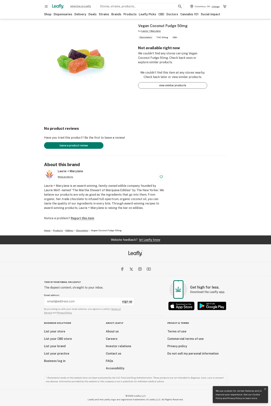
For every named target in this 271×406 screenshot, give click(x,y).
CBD (161, 14)
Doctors (172, 14)
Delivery (80, 14)
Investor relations (118, 346)
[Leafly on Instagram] (140, 269)
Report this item (82, 218)
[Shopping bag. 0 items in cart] (225, 6)
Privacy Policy (234, 398)
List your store (54, 331)
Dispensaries (63, 14)
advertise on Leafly (80, 6)
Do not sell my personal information (193, 353)
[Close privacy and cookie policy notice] (265, 389)
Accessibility (115, 368)
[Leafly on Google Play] (211, 306)
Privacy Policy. (64, 312)
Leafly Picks (147, 14)
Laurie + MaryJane (151, 31)
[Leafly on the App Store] (181, 306)
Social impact (210, 14)
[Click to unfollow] (161, 177)
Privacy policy (177, 346)
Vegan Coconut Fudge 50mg (106, 230)
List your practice (56, 353)
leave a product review (74, 145)
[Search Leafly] (180, 6)
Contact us (113, 353)
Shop (47, 14)
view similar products (172, 85)
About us (112, 331)
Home (47, 230)
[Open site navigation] (46, 6)
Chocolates (82, 230)
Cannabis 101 (189, 14)
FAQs (109, 361)
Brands (116, 14)
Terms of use (176, 331)
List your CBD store (58, 339)
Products (130, 14)
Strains (104, 14)
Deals (92, 14)
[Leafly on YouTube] (148, 269)
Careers (111, 339)
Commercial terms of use (185, 339)
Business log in (54, 361)
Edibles (69, 230)
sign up (127, 301)
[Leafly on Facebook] (122, 269)
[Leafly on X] (131, 269)
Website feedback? (135, 240)
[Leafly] (57, 6)
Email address (51, 295)
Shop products (65, 177)
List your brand (55, 346)
